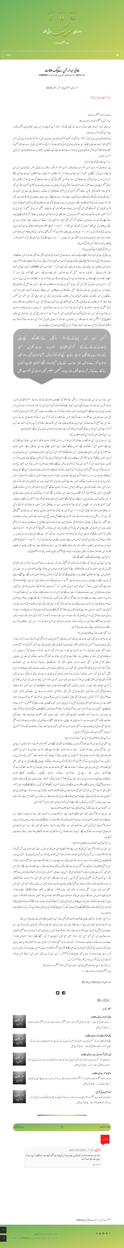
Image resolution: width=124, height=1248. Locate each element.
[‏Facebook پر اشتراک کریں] (98, 1000)
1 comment (44, 75)
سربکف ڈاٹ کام (26, 1238)
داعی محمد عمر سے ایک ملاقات (101, 1073)
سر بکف (62, 31)
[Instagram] (103, 1233)
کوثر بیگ (97, 1150)
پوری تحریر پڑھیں (102, 1027)
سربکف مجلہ (37, 1234)
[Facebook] (109, 1233)
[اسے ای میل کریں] (108, 1000)
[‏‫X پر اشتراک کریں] (101, 1000)
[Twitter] (106, 1233)
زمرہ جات (9, 55)
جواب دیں (96, 1164)
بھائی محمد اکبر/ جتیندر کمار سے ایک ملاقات (98, 1036)
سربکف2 (55, 75)
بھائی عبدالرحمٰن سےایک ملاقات (62, 70)
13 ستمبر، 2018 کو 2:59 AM (81, 1150)
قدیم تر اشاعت (105, 1127)
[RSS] (96, 1233)
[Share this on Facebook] (63, 993)
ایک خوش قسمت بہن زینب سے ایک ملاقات (96, 1055)
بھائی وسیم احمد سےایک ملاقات (101, 1017)
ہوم (61, 1127)
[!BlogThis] (105, 1000)
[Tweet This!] (57, 993)
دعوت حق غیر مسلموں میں (65, 75)
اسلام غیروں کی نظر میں (103, 1092)
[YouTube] (100, 1233)
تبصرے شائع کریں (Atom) (86, 1220)
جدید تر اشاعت (19, 1127)
